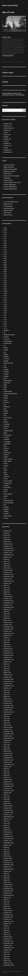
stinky (6, 478)
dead (5, 378)
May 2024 (7, 590)
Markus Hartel (8, 210)
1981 (5, 258)
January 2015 (8, 834)
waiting (6, 511)
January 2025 (8, 572)
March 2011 (7, 934)
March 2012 (7, 908)
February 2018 (8, 753)
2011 (5, 315)
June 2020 (7, 692)
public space (7, 461)
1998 (5, 286)
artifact (6, 348)
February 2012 (8, 910)
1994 (5, 280)
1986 (5, 269)
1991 (5, 278)
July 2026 (7, 533)
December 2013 (8, 862)
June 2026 (7, 535)
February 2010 (8, 963)
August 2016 (7, 792)
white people (8, 516)
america (6, 337)
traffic (6, 496)
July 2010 (6, 952)
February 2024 (8, 596)
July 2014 (6, 847)
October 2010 (8, 945)
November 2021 (8, 655)
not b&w (6, 437)
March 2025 (7, 568)
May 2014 (7, 851)
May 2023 (7, 616)
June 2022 (7, 640)
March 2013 (7, 882)
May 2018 (7, 747)
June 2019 (7, 718)
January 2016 (8, 808)
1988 (5, 273)
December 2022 (8, 627)
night (5, 433)
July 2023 (6, 611)
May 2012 (7, 904)
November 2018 (8, 734)
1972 (5, 238)
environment (8, 391)
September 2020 (9, 686)
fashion (6, 398)
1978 (5, 252)
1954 (5, 228)
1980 (5, 256)
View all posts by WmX (7, 55)
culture (6, 147)
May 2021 (7, 668)
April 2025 (7, 566)
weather (6, 513)
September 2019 (9, 712)
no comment (8, 435)
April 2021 (7, 670)
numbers (6, 439)
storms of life (8, 481)
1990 (5, 276)
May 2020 (7, 694)
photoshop (7, 452)
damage (6, 376)
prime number (8, 459)
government (7, 417)
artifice (6, 350)
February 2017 (8, 779)
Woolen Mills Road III (10, 189)
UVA (5, 505)
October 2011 (8, 919)
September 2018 (9, 738)
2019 (5, 324)
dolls (5, 387)
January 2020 (8, 703)
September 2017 (9, 764)
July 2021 (6, 664)
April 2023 (7, 618)
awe (5, 352)
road (5, 468)
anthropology (8, 341)
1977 (5, 249)
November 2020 (9, 681)
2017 (5, 321)
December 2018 (8, 731)
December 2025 (8, 548)
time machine (8, 494)
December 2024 (8, 574)
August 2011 (7, 923)
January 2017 (8, 782)
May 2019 (7, 720)
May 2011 (6, 930)
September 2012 (9, 895)
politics (6, 457)
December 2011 (8, 915)
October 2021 (8, 657)
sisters (6, 474)
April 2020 (7, 696)
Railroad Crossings (9, 171)
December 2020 (8, 679)
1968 (5, 230)
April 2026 (7, 539)
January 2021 (8, 677)
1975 (5, 245)
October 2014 (8, 840)
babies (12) (7, 134)
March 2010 (7, 961)
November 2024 (9, 576)
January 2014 (8, 860)
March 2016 (7, 803)
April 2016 (7, 801)
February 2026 (8, 544)
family (6, 396)
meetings (7, 424)
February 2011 (8, 936)
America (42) (8, 126)
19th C (6, 291)
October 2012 (8, 893)
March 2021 (7, 672)
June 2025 (7, 561)
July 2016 (6, 795)
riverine (6, 465)
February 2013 (8, 884)
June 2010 (7, 954)
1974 (5, 243)
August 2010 (7, 950)
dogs (5, 385)
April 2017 (7, 775)
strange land (8, 483)
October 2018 (8, 736)
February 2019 (8, 727)
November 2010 (8, 943)
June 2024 (7, 587)
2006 (5, 306)
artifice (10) (7, 130)
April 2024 (7, 592)
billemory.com (8, 204)
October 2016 (8, 788)
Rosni (5, 470)
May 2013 (6, 878)
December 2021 (8, 653)
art (5, 345)
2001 (5, 295)
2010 (5, 313)
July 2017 (6, 768)
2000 (5, 293)
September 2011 (8, 921)
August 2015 (7, 819)
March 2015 (7, 830)
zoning (6, 518)
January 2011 (7, 939)
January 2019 (8, 729)
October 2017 (8, 762)
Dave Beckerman (9, 208)
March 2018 (7, 751)
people (6, 450)
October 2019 (8, 710)
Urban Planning (8, 502)
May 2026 (7, 537)
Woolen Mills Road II (10, 187)
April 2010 (7, 958)
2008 (5, 308)
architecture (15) (9, 128)
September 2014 (9, 843)
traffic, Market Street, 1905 (12, 182)
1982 (5, 260)
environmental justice (10, 393)
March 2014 (7, 856)
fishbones (7, 406)
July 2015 (6, 821)
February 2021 (8, 675)
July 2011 (6, 926)
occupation (7, 441)
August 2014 (7, 845)
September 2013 (9, 869)
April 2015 (7, 827)
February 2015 (8, 832)
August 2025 (8, 557)
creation (6, 372)
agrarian (6, 330)
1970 (5, 234)
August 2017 (7, 766)
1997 (5, 284)
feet (5, 404)
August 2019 (7, 714)
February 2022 (8, 648)
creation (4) (7, 145)
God (5, 415)
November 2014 (8, 838)
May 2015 (7, 825)
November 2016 (8, 786)
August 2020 (8, 688)
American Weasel (9, 165)
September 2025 (9, 555)
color (5, 367)
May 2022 (7, 642)
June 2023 (7, 614)
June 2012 (7, 902)
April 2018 (7, 749)
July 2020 (6, 690)
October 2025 (8, 552)
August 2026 (8, 531)
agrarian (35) (8, 123)
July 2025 (6, 559)
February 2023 (8, 622)
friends (6, 413)
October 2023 (8, 605)
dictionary (7, 382)
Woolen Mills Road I (10, 184)
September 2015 (9, 816)
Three (5, 492)
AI (4, 332)
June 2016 (7, 797)
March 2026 (7, 542)
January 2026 (8, 546)
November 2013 (8, 864)
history (6, 422)
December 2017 (8, 758)
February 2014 (8, 858)
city (5, 365)
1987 (5, 271)
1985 (5, 267)
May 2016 (7, 799)
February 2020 (8, 701)
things (6, 489)
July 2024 (6, 585)
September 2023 (9, 607)
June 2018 (7, 744)
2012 (5, 317)
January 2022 (8, 651)
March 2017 (7, 777)
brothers (6, 358)
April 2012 (7, 906)
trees (5, 498)
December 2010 (8, 941)
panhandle (7, 444)
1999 (5, 289)
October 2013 (8, 867)
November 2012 (8, 891)
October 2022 (8, 631)
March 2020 (7, 699)
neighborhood (8, 430)
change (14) (7, 139)
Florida (6, 411)
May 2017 (6, 773)
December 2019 (8, 705)
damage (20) (8, 150)
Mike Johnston (8, 215)
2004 (5, 302)
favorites (6, 402)
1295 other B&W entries (11, 202)
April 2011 (7, 932)
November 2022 (9, 629)
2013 (5, 319)
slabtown (20, 61)
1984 (5, 265)
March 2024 (7, 594)
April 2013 (7, 880)
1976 (5, 247)
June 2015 (7, 823)
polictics (6, 454)
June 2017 (7, 771)
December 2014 (8, 836)
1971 (5, 236)
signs (16, 61)
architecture (7, 343)
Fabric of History (9, 167)
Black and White (10, 5)
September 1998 (9, 965)
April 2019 (7, 723)
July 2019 (6, 716)
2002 (5, 297)
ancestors (7, 339)
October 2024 (8, 579)
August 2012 (7, 897)
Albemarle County (9, 334)
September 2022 (9, 633)
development (8, 152)
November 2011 (8, 917)
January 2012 (8, 912)
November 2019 (8, 707)
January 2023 (8, 624)
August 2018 (7, 740)
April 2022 (7, 644)
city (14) (6, 141)
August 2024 (8, 583)
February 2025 (8, 570)
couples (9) (7, 143)
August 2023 (7, 609)
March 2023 (7, 620)
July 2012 (6, 899)
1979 (5, 254)
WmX (3, 61)
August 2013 (7, 871)
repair (5, 463)
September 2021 (9, 659)
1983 (5, 262)
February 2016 (8, 806)
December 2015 (8, 810)
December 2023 (8, 600)
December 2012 (8, 888)
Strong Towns (8, 180)
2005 (5, 304)
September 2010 (9, 947)
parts (5, 446)
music (5, 428)
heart (5, 420)
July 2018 (6, 742)
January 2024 (8, 598)
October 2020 (8, 683)
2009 (5, 310)
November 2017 (8, 760)
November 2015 (8, 812)
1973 (5, 241)
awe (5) (6, 132)
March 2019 (7, 725)
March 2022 (7, 646)
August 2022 (8, 635)
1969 (5, 232)
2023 (5, 328)
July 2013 (6, 873)
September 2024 (9, 581)
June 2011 (6, 928)
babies (6, 354)
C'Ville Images (8, 206)
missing (6, 426)
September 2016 (9, 790)
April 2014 (7, 854)
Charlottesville (8, 363)
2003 (5, 300)
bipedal (6, 137)
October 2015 (8, 814)
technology (7, 487)
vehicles (6, 507)
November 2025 (9, 550)
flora (14, 61)
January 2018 (8, 755)
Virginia (6, 509)
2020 (5, 326)
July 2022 (6, 638)
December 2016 (8, 784)
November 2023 (9, 603)
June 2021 (7, 666)
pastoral (6, 448)
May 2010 (7, 956)
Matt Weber (7, 212)
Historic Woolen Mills (10, 169)
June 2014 (7, 849)
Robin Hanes (8, 173)
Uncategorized (8, 500)
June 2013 (7, 875)
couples (6, 369)
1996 (5, 282)
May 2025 (7, 563)
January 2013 (8, 886)
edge (5, 389)
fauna (5, 400)
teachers (6, 485)
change (6, 361)
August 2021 (7, 662)
